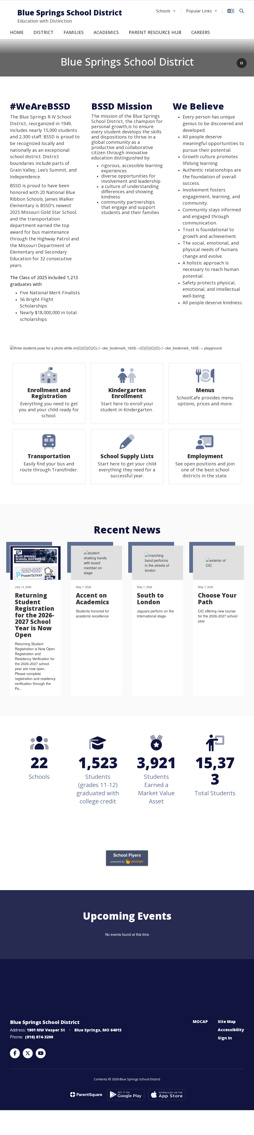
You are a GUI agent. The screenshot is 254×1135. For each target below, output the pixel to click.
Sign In (225, 1038)
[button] (166, 11)
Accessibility (231, 1029)
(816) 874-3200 (39, 1037)
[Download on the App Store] (166, 1094)
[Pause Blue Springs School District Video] (242, 63)
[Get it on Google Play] (125, 1094)
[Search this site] (241, 10)
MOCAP (200, 1021)
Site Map (227, 1021)
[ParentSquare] (86, 1094)
